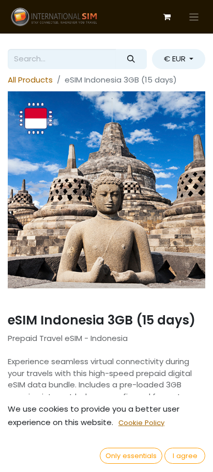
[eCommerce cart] (167, 17)
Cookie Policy (141, 423)
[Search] (131, 59)
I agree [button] (185, 456)
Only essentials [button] (131, 456)
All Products (30, 79)
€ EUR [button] (176, 58)
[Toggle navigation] (194, 16)
